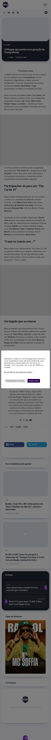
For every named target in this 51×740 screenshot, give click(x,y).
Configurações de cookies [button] (15, 381)
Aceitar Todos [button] (34, 381)
